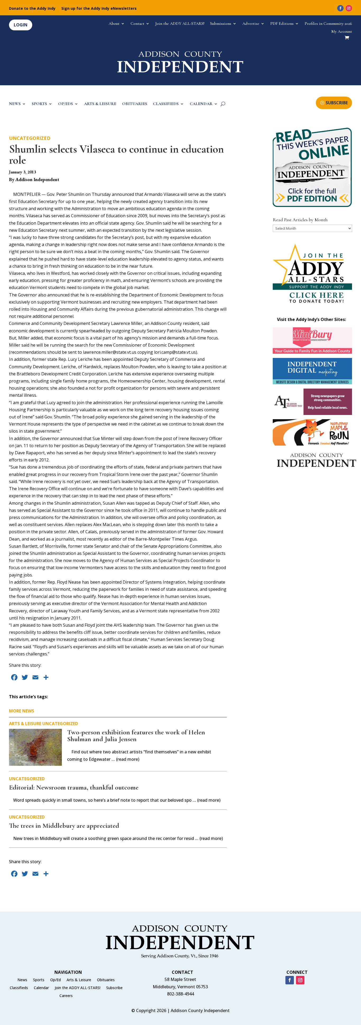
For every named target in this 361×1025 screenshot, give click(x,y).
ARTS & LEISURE (100, 104)
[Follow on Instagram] (349, 8)
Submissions (220, 24)
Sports (38, 980)
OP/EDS (65, 104)
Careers (66, 996)
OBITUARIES (134, 104)
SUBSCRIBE (337, 103)
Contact (137, 24)
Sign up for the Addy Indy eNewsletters (99, 9)
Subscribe (114, 988)
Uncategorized (29, 138)
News (22, 980)
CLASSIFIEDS (166, 104)
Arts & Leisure (25, 723)
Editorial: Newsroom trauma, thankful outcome (73, 787)
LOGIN (20, 25)
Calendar (41, 988)
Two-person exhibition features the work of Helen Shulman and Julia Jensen (136, 735)
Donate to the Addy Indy (32, 9)
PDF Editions (282, 24)
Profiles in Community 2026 (328, 24)
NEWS (15, 104)
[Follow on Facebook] (340, 8)
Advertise (250, 24)
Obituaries (106, 980)
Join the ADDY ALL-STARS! (179, 24)
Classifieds (19, 988)
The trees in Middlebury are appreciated (64, 825)
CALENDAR (201, 104)
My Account (341, 32)
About (114, 24)
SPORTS (39, 104)
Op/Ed (55, 980)
